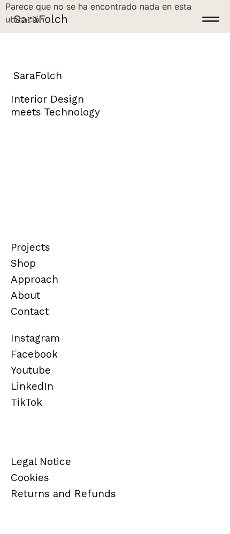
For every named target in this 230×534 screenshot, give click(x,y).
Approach (34, 279)
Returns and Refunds (63, 493)
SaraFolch (40, 19)
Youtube (31, 370)
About (25, 295)
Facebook (34, 354)
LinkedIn (32, 386)
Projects (30, 247)
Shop (23, 263)
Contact (30, 311)
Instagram (35, 338)
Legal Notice (41, 461)
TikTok (26, 402)
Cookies (30, 477)
